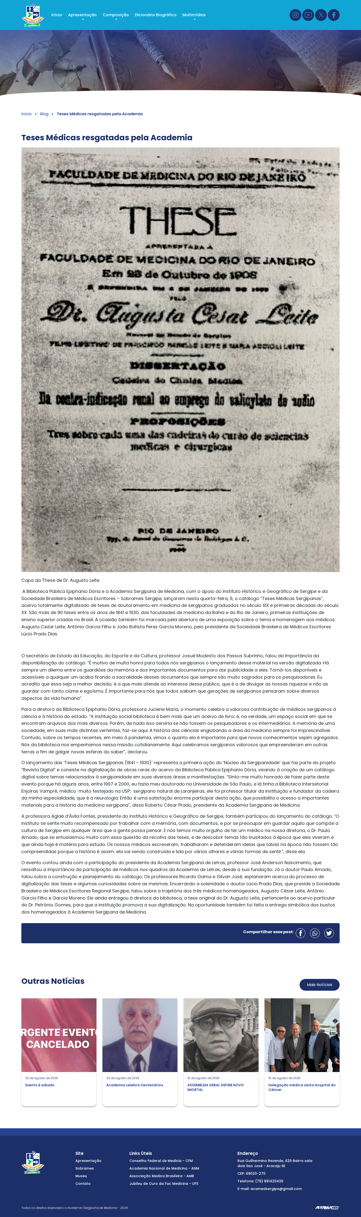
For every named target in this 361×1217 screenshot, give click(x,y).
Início (56, 15)
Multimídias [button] (194, 15)
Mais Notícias (319, 985)
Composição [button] (116, 15)
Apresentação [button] (82, 15)
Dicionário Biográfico (156, 15)
